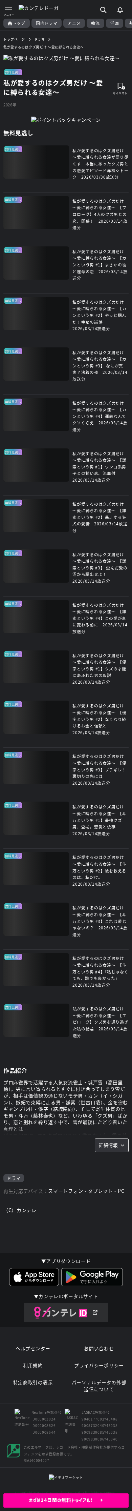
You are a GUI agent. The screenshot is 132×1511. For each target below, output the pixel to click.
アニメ (74, 23)
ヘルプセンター (33, 1348)
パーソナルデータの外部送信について (99, 1385)
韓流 (95, 23)
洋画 (114, 23)
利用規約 (33, 1365)
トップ (19, 23)
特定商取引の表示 (33, 1382)
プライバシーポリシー (99, 1365)
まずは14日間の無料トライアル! (65, 1500)
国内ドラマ (47, 23)
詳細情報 (108, 1145)
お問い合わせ (99, 1348)
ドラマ (14, 1178)
